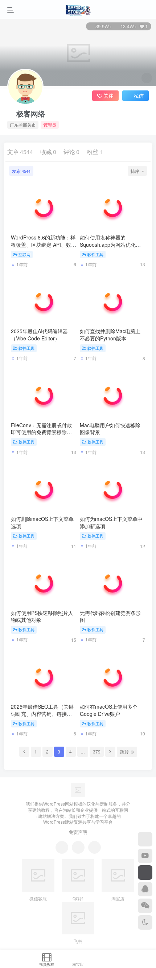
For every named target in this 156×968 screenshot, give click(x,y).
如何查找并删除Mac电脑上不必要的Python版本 (110, 334)
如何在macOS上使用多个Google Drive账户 (108, 710)
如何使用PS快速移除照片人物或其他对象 (42, 616)
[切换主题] (145, 922)
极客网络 (30, 114)
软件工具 (95, 254)
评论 (71, 152)
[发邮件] (94, 847)
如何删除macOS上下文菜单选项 (42, 522)
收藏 (48, 152)
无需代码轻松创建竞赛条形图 (110, 616)
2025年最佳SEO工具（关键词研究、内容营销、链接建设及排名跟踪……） (42, 713)
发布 (21, 171)
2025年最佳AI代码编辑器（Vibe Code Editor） (39, 334)
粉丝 (95, 152)
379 (96, 751)
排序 (135, 171)
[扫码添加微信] (145, 906)
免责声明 (78, 831)
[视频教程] (145, 856)
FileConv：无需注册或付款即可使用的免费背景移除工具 (41, 432)
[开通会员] (145, 872)
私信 (139, 95)
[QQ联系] (78, 847)
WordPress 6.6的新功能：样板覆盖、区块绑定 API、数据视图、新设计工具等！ (43, 244)
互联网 (24, 254)
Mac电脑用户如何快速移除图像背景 (110, 428)
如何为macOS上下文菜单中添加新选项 (111, 522)
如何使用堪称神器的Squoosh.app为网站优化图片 (110, 244)
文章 (20, 152)
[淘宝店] (145, 839)
